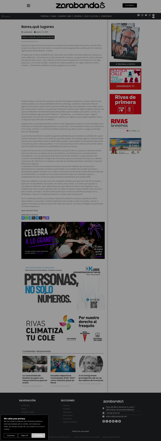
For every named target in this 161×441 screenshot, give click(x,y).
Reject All (24, 435)
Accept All (38, 435)
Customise (11, 435)
